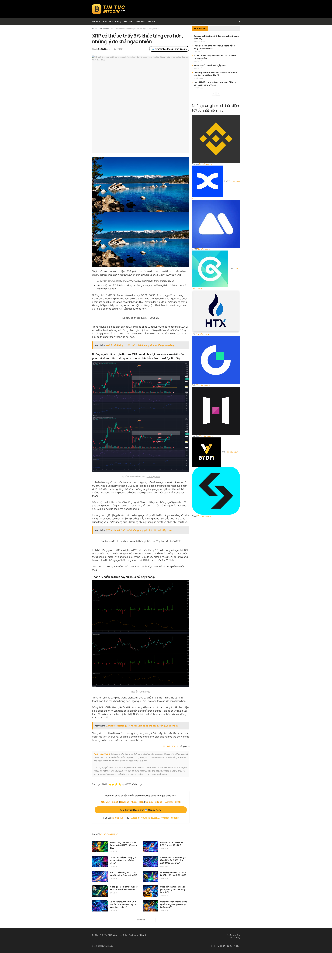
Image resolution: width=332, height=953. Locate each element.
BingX (115, 801)
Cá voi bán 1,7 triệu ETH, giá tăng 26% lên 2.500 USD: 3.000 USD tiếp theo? (173, 860)
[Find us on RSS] (231, 946)
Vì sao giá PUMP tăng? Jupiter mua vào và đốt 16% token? (123, 888)
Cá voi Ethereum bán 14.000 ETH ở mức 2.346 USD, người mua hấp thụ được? (123, 904)
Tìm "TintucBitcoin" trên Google (171, 48)
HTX (141, 801)
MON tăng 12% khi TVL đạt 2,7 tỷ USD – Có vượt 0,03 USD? (174, 873)
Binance (124, 801)
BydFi (178, 801)
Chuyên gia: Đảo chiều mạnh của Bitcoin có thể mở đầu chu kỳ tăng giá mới (215, 74)
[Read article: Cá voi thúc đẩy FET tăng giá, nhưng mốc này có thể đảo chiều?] (100, 861)
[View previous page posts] (214, 93)
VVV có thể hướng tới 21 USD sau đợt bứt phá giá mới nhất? (123, 873)
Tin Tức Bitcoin (104, 49)
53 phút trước (199, 42)
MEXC (134, 801)
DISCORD (175, 818)
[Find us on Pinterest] (221, 946)
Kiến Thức (128, 21)
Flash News (141, 21)
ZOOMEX (105, 801)
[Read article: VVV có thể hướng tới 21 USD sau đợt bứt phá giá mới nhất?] (100, 876)
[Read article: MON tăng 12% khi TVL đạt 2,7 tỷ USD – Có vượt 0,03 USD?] (150, 876)
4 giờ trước (198, 68)
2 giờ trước (198, 51)
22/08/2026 (113, 851)
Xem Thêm (141, 920)
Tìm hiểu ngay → (206, 164)
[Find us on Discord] (237, 946)
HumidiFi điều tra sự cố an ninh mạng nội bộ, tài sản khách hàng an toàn (215, 83)
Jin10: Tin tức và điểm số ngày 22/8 (210, 65)
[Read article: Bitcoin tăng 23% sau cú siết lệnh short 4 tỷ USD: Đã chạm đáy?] (100, 846)
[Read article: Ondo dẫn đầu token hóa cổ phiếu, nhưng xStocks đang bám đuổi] (150, 891)
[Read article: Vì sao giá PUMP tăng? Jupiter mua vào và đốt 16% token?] (100, 891)
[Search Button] (239, 21)
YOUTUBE (145, 818)
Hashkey (168, 801)
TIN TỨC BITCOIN (118, 818)
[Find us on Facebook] (211, 946)
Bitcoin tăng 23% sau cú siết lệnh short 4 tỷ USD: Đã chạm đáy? (123, 845)
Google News (231, 935)
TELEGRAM (155, 818)
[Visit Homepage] (108, 9)
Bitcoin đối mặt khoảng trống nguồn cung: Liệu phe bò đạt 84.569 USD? (173, 904)
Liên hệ (151, 21)
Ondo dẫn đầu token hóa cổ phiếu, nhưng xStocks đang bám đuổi (172, 889)
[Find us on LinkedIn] (218, 946)
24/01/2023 (118, 49)
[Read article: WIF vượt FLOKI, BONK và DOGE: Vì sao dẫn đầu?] (150, 846)
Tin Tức (95, 21)
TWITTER (165, 818)
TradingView (153, 476)
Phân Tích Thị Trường (112, 21)
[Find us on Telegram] (224, 946)
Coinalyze (145, 691)
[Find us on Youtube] (228, 946)
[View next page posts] (218, 93)
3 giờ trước (198, 61)
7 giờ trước (198, 88)
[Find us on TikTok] (234, 946)
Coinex (149, 801)
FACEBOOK (135, 818)
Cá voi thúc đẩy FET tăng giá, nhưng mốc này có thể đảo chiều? (123, 860)
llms (238, 935)
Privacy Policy (235, 938)
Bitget (158, 801)
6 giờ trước (198, 78)
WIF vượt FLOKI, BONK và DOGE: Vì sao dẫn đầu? (171, 843)
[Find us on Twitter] (215, 946)
